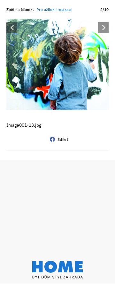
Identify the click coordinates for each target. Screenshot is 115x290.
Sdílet (62, 139)
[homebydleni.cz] (57, 269)
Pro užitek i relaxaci (54, 9)
